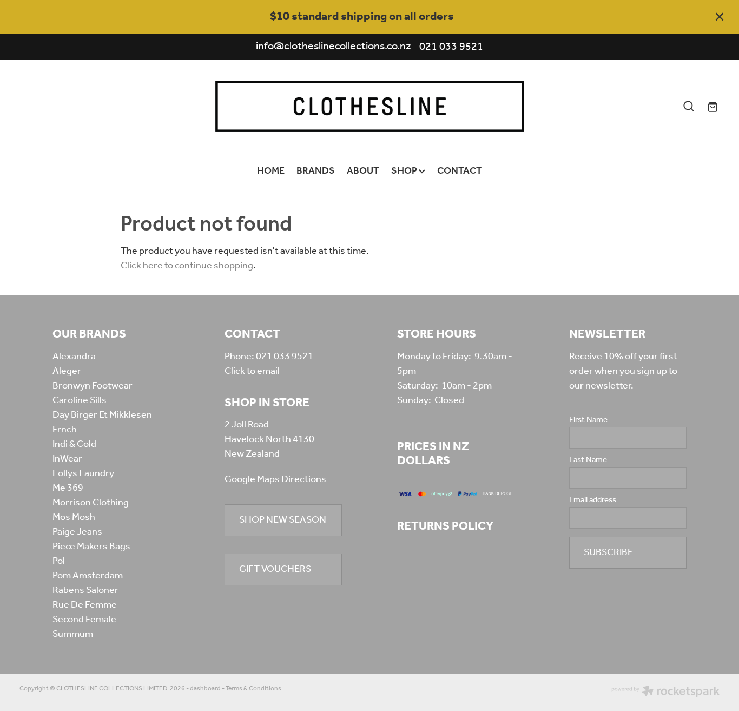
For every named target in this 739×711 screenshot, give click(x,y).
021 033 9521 (284, 356)
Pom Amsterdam (87, 576)
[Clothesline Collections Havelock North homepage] (369, 106)
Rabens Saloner (85, 590)
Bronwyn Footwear (92, 386)
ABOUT (363, 171)
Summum (72, 634)
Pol (58, 561)
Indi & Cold (74, 444)
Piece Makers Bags (91, 546)
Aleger (66, 371)
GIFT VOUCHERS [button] (275, 569)
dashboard (205, 688)
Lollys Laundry (83, 473)
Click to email (252, 371)
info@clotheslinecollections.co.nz (333, 47)
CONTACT (459, 171)
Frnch (64, 429)
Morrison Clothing (90, 502)
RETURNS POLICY (445, 526)
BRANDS (315, 171)
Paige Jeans (77, 532)
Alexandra (74, 356)
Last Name (588, 460)
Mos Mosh (73, 517)
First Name (588, 420)
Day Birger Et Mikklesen (102, 415)
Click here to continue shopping (187, 265)
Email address (592, 500)
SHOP (405, 171)
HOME (271, 171)
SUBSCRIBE (608, 552)
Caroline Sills (79, 400)
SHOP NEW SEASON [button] (282, 520)
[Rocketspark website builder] (665, 692)
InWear (67, 459)
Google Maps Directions (275, 479)
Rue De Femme (84, 605)
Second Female (84, 619)
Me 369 (67, 488)
